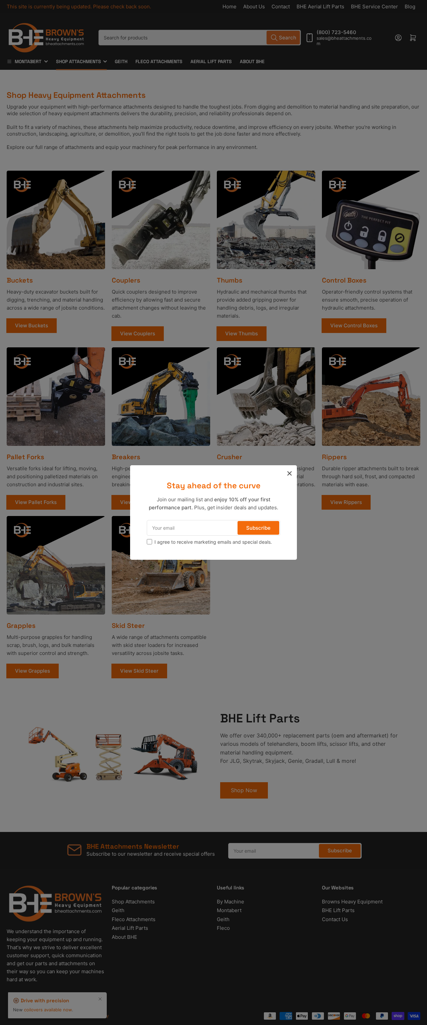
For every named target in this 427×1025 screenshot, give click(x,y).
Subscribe (258, 528)
